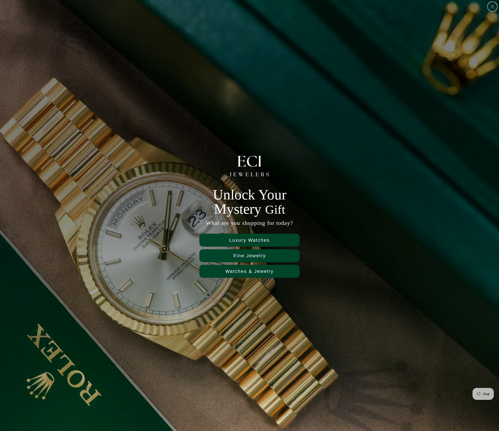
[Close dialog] (492, 6)
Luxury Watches (249, 240)
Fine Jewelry (249, 255)
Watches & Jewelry (249, 271)
